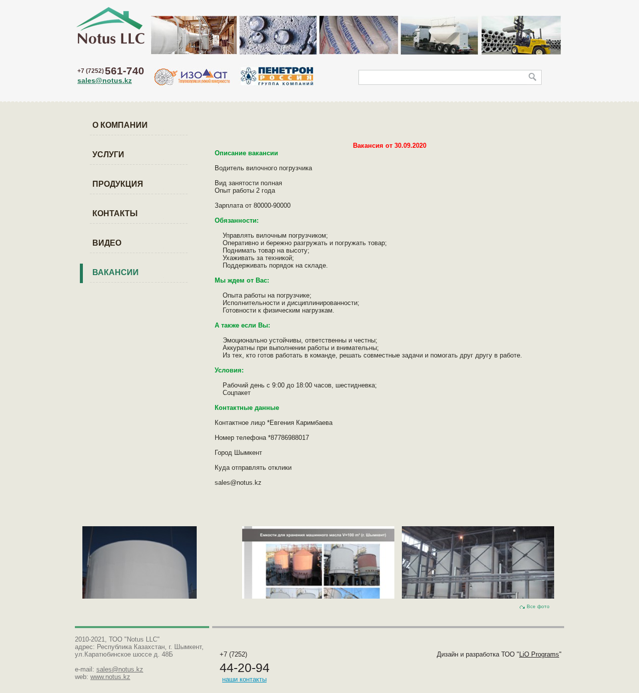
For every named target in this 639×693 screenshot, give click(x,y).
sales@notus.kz (104, 80)
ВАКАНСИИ (115, 272)
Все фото (538, 606)
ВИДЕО (106, 243)
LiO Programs (539, 654)
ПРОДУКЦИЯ (117, 184)
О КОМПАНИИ (120, 125)
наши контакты (244, 679)
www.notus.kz (110, 677)
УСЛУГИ (108, 154)
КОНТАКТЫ (115, 213)
